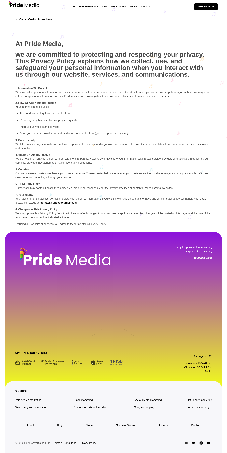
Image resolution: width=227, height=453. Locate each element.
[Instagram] (186, 443)
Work (133, 6)
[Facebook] (201, 443)
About (30, 425)
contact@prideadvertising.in (58, 202)
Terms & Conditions (64, 443)
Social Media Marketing (148, 400)
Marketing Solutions (93, 6)
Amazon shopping (199, 407)
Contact (147, 6)
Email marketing (83, 400)
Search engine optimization (31, 407)
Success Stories (125, 425)
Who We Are (118, 6)
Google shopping (144, 407)
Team (89, 425)
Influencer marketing (200, 400)
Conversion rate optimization (90, 407)
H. (74, 6)
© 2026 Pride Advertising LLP (32, 443)
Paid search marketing (28, 400)
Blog (60, 425)
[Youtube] (208, 443)
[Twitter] (193, 443)
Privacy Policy (88, 443)
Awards (163, 425)
